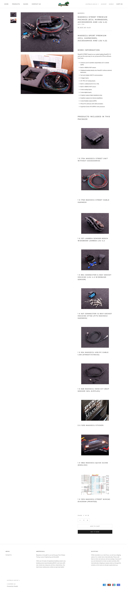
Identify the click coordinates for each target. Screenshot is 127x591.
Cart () (119, 4)
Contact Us (36, 4)
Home (6, 4)
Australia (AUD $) (91, 4)
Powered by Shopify (12, 586)
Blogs (25, 4)
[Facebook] (83, 515)
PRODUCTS (16, 4)
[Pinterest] (88, 515)
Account (104, 4)
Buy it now (95, 532)
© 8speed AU (11, 584)
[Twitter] (85, 515)
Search (111, 4)
